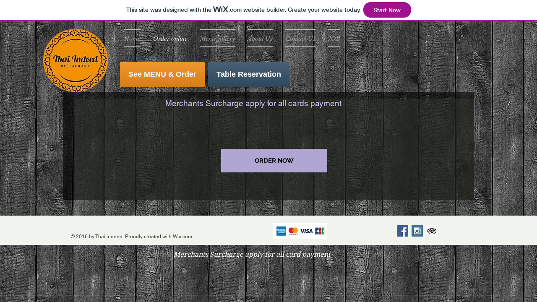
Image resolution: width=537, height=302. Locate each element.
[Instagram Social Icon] (417, 231)
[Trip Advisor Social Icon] (432, 231)
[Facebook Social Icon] (402, 231)
